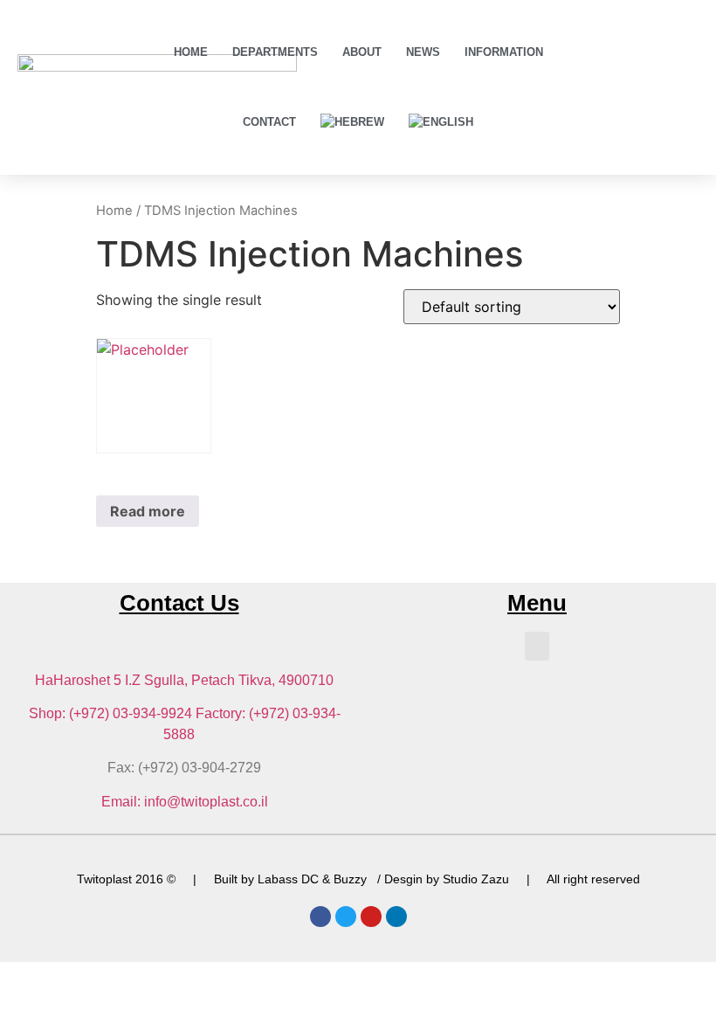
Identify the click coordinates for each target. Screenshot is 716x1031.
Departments (275, 52)
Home (191, 52)
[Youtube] (371, 916)
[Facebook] (320, 916)
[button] (537, 646)
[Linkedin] (396, 916)
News (423, 52)
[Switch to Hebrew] (352, 122)
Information (504, 52)
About (362, 52)
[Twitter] (345, 916)
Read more (147, 511)
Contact (269, 121)
